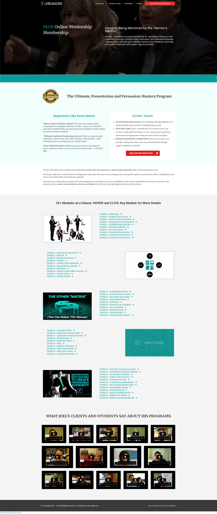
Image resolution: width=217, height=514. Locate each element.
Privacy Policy (153, 506)
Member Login (115, 3)
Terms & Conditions (168, 506)
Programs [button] (100, 3)
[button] (160, 3)
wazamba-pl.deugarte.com (10, 513)
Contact (139, 3)
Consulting (128, 3)
